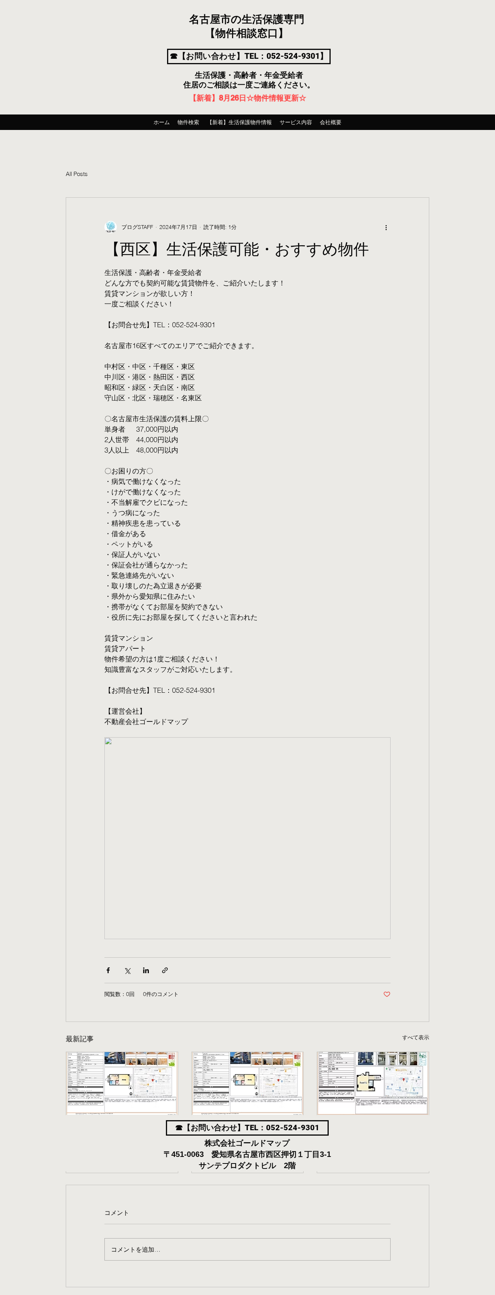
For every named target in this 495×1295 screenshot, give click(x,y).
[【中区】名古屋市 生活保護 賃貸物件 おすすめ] (373, 1083)
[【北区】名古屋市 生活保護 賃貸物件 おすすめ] (122, 1083)
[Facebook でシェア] (108, 970)
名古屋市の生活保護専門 (246, 20)
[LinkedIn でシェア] (146, 970)
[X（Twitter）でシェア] (127, 970)
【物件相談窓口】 (246, 33)
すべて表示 (415, 1037)
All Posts (77, 174)
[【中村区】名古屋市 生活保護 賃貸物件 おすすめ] (248, 1083)
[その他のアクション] (386, 227)
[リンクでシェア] (165, 970)
